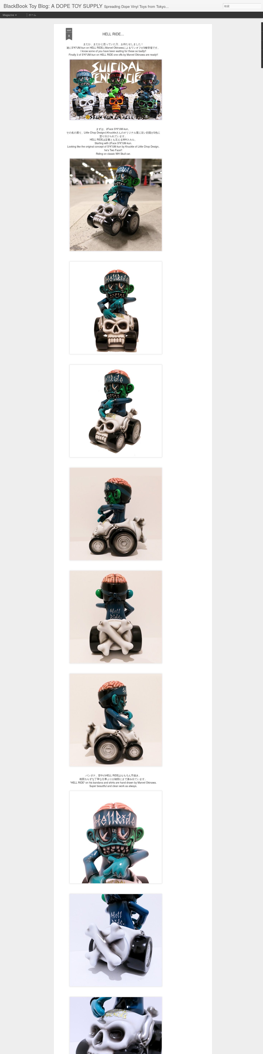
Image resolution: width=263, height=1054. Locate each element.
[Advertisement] (180, 84)
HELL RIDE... (113, 33)
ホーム (32, 15)
